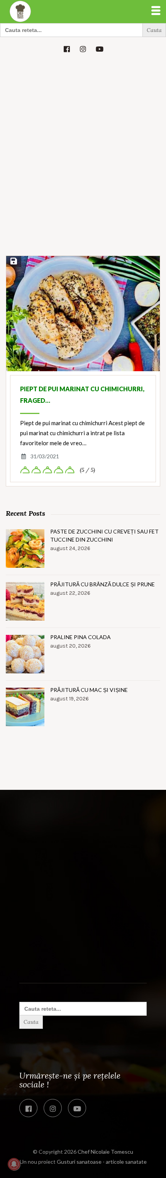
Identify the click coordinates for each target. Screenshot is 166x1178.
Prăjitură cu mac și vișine (89, 690)
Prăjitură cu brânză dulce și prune (102, 584)
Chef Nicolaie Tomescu (105, 1151)
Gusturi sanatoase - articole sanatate (102, 1161)
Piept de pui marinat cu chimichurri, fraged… (82, 394)
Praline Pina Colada (80, 637)
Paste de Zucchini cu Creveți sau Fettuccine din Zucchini (104, 535)
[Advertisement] (83, 169)
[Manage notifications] (14, 1164)
